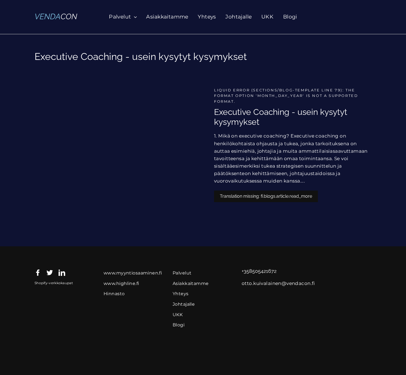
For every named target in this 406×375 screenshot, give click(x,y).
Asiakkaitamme (167, 17)
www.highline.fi (121, 283)
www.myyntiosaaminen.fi (133, 273)
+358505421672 (259, 271)
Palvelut (121, 17)
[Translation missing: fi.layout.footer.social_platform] (38, 272)
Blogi (290, 17)
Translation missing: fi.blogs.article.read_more (266, 196)
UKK (267, 17)
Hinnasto (114, 293)
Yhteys (207, 17)
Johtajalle (238, 17)
